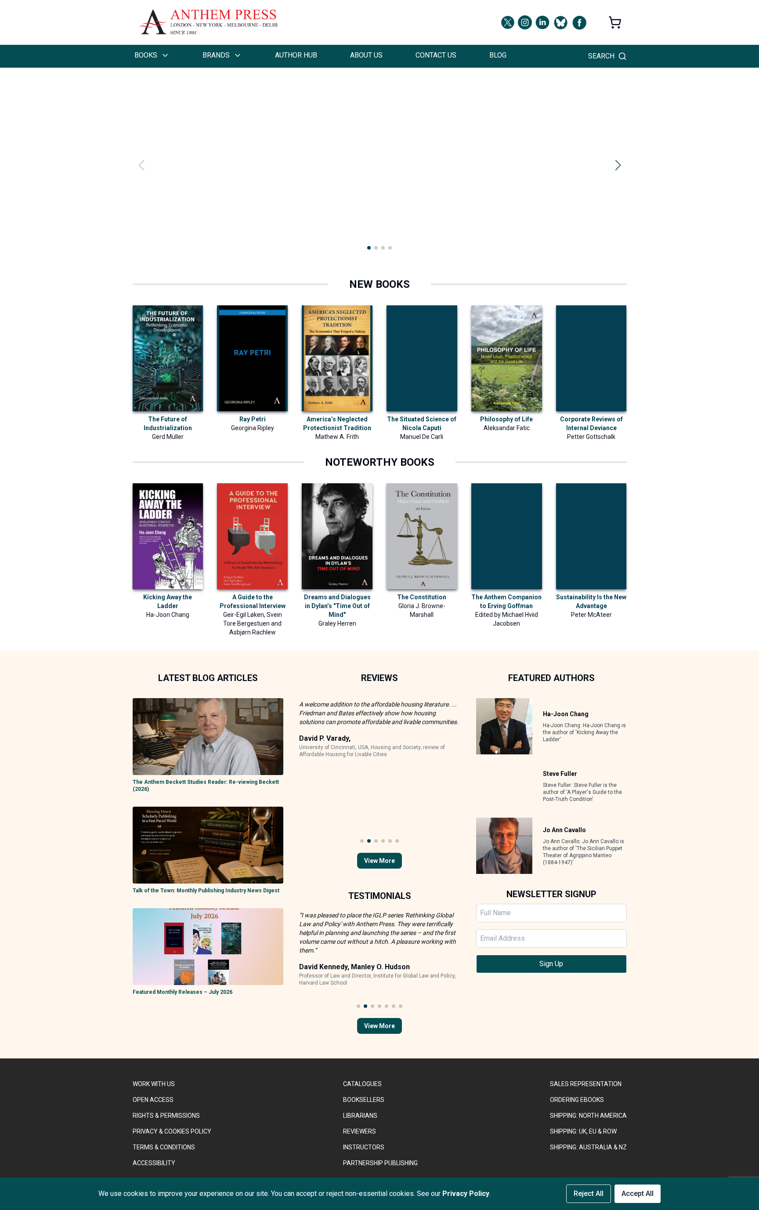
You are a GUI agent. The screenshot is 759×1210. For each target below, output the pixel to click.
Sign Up (551, 964)
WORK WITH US (154, 1083)
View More (379, 860)
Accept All (638, 1193)
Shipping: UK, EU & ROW (583, 1131)
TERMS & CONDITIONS (164, 1147)
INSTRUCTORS (363, 1147)
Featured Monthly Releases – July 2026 (182, 992)
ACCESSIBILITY (154, 1163)
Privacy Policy (465, 1193)
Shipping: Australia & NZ (588, 1147)
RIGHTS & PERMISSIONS (166, 1115)
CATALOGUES (362, 1083)
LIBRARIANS (360, 1115)
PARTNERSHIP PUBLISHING (380, 1163)
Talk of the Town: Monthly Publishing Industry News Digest (206, 891)
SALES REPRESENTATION (586, 1083)
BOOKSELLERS (363, 1099)
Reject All (589, 1193)
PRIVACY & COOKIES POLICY (172, 1131)
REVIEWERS (359, 1131)
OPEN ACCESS (153, 1099)
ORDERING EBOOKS (577, 1099)
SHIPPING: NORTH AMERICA (588, 1115)
